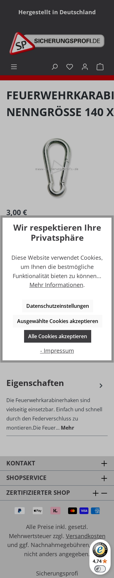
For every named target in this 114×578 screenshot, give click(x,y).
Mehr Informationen (56, 285)
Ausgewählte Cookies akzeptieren (57, 321)
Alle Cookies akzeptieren (57, 336)
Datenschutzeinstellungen (57, 305)
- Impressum (57, 350)
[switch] (100, 568)
